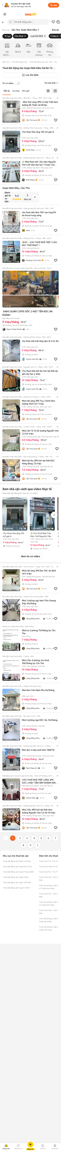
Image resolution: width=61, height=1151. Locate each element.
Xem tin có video (30, 556)
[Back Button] (2, 22)
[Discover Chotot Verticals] (5, 14)
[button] (3, 5)
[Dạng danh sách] (48, 90)
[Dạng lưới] (55, 90)
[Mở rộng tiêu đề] (57, 98)
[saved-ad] (53, 22)
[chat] (58, 22)
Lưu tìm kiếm (32, 75)
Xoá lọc (55, 30)
